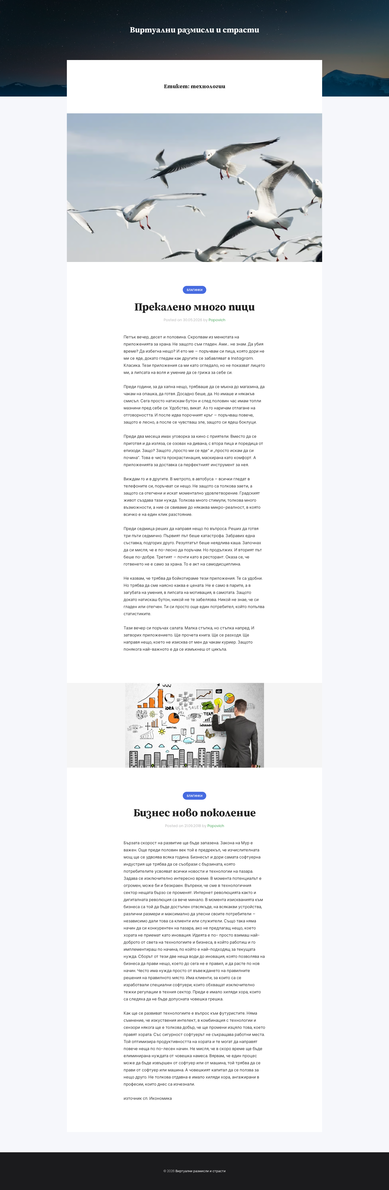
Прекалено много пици (194, 307)
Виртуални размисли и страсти (194, 30)
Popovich (217, 319)
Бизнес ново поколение (194, 813)
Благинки (194, 290)
